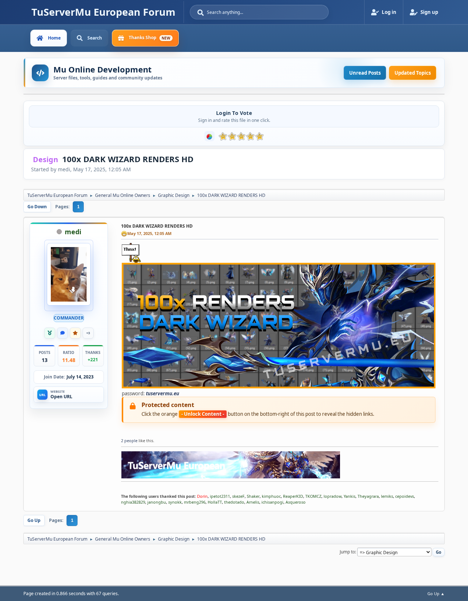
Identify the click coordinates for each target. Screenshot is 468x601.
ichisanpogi (272, 502)
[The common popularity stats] (209, 136)
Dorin (202, 496)
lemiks (387, 496)
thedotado (234, 502)
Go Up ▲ (436, 593)
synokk (175, 502)
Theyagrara (368, 496)
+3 (88, 333)
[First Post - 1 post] (62, 333)
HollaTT (215, 502)
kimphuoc (271, 496)
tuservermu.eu (162, 393)
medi (73, 231)
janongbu (156, 502)
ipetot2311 (220, 496)
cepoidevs (404, 496)
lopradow (332, 496)
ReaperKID (293, 496)
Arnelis (252, 502)
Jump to (347, 552)
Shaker (253, 496)
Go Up (34, 520)
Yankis (349, 496)
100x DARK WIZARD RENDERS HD (157, 226)
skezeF (238, 496)
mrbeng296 (194, 502)
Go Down (37, 207)
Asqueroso (296, 502)
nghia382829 (133, 502)
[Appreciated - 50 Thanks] (75, 333)
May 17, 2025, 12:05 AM (149, 233)
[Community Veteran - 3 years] (49, 333)
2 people (129, 440)
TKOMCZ (313, 496)
